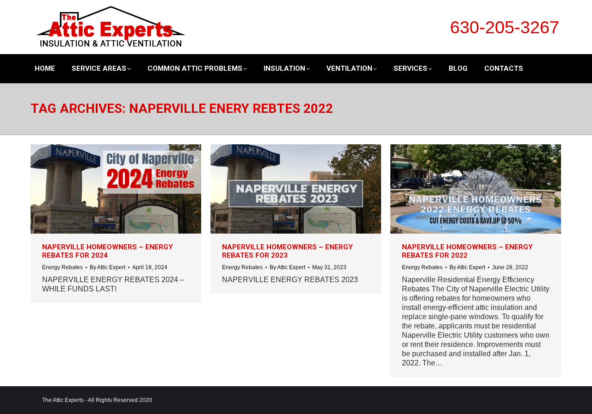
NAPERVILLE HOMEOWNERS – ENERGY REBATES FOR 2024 (107, 251)
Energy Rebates (62, 267)
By (107, 267)
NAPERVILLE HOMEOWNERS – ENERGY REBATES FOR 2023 (287, 251)
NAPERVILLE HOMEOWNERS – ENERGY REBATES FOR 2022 (467, 251)
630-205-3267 (504, 27)
